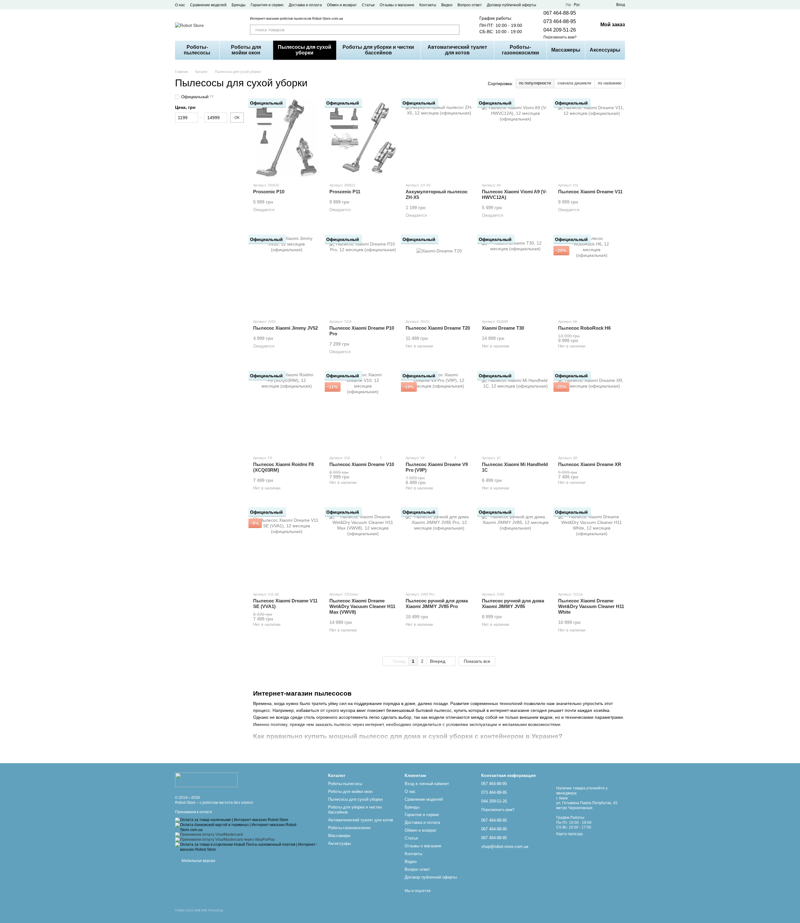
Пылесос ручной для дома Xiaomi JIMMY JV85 (513, 603)
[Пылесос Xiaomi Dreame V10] (362, 411)
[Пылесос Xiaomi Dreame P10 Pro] (362, 275)
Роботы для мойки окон (246, 49)
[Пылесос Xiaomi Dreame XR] (591, 411)
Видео (446, 5)
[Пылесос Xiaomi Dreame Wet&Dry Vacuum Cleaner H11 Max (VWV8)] (362, 547)
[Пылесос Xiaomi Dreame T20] (439, 275)
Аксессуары (605, 50)
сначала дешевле (574, 83)
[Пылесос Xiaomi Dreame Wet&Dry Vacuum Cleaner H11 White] (591, 547)
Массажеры (565, 50)
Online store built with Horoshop (199, 910)
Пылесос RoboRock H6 (584, 328)
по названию (610, 83)
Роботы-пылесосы (197, 49)
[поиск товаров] (454, 30)
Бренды (239, 5)
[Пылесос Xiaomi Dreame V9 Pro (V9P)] (439, 411)
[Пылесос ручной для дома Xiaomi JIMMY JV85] (515, 547)
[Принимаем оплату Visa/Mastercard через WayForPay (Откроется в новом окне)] (225, 840)
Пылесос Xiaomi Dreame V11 (590, 191)
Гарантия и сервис (267, 5)
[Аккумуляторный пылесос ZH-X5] (439, 138)
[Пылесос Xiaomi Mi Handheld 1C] (515, 411)
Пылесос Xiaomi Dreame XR (589, 464)
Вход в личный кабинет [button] (427, 783)
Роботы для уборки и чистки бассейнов (378, 49)
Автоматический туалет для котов (457, 49)
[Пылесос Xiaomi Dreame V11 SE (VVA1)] (286, 547)
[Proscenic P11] (362, 138)
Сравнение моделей (208, 5)
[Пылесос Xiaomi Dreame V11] (591, 138)
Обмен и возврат (342, 5)
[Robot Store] (206, 779)
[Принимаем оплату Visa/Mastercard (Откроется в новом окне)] (209, 835)
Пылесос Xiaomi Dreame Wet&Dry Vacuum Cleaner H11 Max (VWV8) (362, 606)
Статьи (368, 5)
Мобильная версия (198, 861)
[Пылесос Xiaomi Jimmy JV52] (286, 275)
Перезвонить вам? (560, 37)
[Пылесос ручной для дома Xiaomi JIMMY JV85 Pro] (439, 547)
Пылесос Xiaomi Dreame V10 (361, 464)
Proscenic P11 (344, 191)
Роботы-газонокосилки (520, 49)
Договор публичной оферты (511, 5)
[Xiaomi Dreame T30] (515, 275)
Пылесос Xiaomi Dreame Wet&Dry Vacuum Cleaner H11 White (591, 606)
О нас (180, 5)
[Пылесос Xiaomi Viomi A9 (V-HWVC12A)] (515, 138)
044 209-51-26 (559, 30)
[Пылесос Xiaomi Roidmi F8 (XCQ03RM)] (286, 411)
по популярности (535, 83)
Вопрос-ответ (470, 5)
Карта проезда (569, 834)
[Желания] (600, 4)
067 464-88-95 (559, 13)
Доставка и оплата (305, 5)
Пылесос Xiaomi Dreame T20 (438, 328)
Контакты (427, 5)
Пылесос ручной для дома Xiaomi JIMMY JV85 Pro (437, 603)
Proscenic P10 (268, 191)
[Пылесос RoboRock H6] (591, 275)
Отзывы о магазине (397, 5)
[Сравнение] (588, 4)
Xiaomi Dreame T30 (503, 328)
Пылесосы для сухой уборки (304, 49)
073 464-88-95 (559, 21)
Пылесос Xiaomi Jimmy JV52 (285, 328)
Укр (568, 5)
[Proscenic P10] (286, 138)
